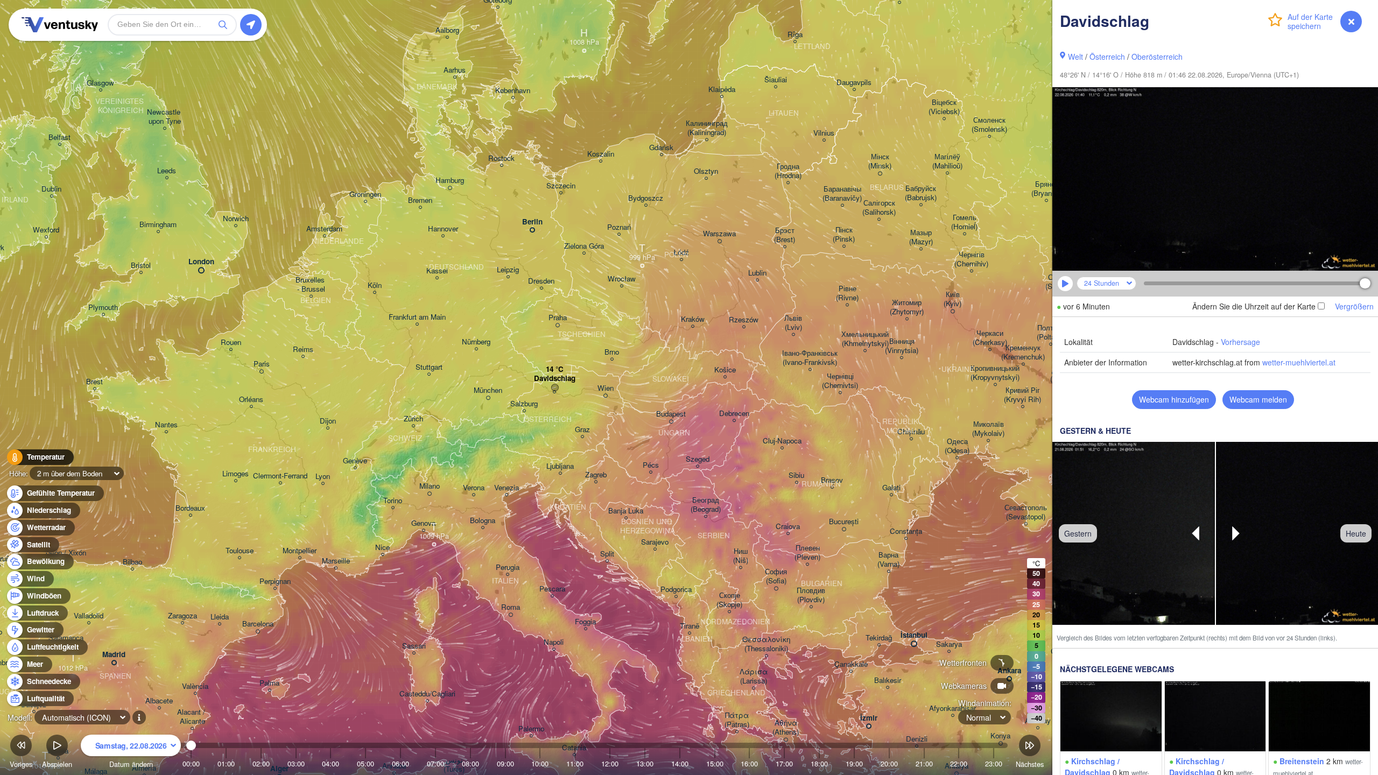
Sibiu (796, 475)
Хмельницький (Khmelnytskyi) (865, 339)
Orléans (251, 399)
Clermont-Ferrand (280, 476)
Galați (891, 487)
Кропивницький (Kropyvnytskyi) (995, 373)
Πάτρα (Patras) (737, 720)
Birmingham (158, 224)
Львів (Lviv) (793, 323)
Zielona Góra (584, 246)
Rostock (501, 158)
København (512, 90)
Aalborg (447, 30)
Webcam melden (1258, 399)
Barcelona (257, 624)
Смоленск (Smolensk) (989, 125)
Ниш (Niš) (740, 556)
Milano (429, 486)
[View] (1111, 716)
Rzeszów (743, 320)
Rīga (795, 34)
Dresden (541, 281)
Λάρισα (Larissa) (754, 676)
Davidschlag (554, 378)
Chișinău (911, 431)
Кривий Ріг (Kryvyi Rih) (1022, 395)
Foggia (585, 621)
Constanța (906, 531)
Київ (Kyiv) (952, 299)
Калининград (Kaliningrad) (707, 128)
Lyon (322, 476)
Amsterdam (324, 229)
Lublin (757, 273)
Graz (582, 429)
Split (607, 554)
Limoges (235, 473)
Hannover (443, 229)
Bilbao (132, 562)
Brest (94, 381)
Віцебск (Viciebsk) (944, 107)
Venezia (506, 487)
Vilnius (823, 133)
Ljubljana (560, 466)
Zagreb (596, 475)
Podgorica (676, 589)
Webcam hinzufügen (1174, 399)
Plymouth (103, 307)
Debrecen (734, 413)
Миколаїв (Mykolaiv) (988, 429)
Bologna (482, 520)
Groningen (365, 194)
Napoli (554, 642)
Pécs (651, 465)
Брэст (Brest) (784, 235)
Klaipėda (721, 89)
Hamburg (449, 180)
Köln (375, 285)
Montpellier (300, 550)
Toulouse (240, 550)
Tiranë (689, 626)
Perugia (507, 567)
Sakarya (949, 644)
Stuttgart (429, 367)
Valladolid (88, 616)
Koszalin (600, 154)
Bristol (141, 265)
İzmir (868, 718)
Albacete (159, 701)
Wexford (46, 230)
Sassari (414, 646)
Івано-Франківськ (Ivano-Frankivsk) (810, 358)
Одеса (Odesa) (957, 446)
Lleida (219, 617)
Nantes (166, 424)
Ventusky (58, 25)
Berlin (532, 222)
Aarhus (455, 70)
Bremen (420, 200)
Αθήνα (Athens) (785, 727)
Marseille (336, 561)
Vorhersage (1240, 341)
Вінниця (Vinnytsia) (901, 346)
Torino (392, 500)
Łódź (681, 252)
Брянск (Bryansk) (1046, 189)
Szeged (697, 459)
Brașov (832, 480)
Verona (473, 487)
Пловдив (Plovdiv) (811, 595)
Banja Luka (625, 511)
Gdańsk (661, 147)
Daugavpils (853, 82)
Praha (558, 317)
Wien (605, 388)
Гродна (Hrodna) (788, 171)
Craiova (788, 526)
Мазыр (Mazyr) (921, 237)
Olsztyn (706, 171)
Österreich (1107, 56)
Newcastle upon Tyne (164, 117)
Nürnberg (476, 342)
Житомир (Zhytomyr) (907, 307)
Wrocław (622, 279)
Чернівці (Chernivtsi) (840, 381)
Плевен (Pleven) (807, 553)
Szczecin (560, 186)
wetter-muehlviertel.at (1298, 362)
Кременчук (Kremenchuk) (1023, 352)
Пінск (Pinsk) (844, 235)
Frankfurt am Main (417, 317)
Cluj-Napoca (782, 441)
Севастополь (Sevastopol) (1025, 512)
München (488, 390)
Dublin (51, 189)
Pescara (552, 589)
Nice (382, 547)
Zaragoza (182, 616)
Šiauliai (775, 79)
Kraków (693, 319)
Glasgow (100, 83)
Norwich (236, 218)
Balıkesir (887, 680)
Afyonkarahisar (952, 708)
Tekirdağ (879, 638)
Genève (355, 461)
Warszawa (719, 233)
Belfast (59, 137)
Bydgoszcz (645, 198)
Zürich (413, 419)
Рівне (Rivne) (847, 293)
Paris (262, 364)
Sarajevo (655, 542)
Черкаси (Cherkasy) (990, 338)
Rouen (231, 342)
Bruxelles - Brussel (311, 285)
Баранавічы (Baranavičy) (842, 194)
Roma (510, 607)
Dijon (328, 421)
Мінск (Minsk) (879, 161)
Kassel (437, 271)
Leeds (166, 170)
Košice (725, 370)
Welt (1075, 56)
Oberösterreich (1157, 56)
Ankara (1009, 670)
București (844, 521)
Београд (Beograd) (706, 505)
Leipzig (508, 269)
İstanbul (914, 635)
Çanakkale (851, 664)
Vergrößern (1354, 306)
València (195, 686)
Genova (423, 523)
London (201, 261)
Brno (611, 352)
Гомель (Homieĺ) (964, 222)
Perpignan (275, 581)
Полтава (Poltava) (1051, 332)
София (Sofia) (776, 576)
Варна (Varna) (888, 560)
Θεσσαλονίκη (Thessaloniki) (766, 644)
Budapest (671, 414)
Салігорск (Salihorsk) (879, 208)
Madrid (113, 654)
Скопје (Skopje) (729, 600)
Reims (303, 349)
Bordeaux (190, 508)
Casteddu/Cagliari (427, 694)
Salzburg (524, 403)
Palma (269, 683)
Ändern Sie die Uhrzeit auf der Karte (1254, 306)
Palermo (531, 729)
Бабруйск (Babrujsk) (921, 193)
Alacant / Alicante (192, 717)
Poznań (619, 227)
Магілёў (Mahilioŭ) (947, 161)
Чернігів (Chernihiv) (971, 259)
